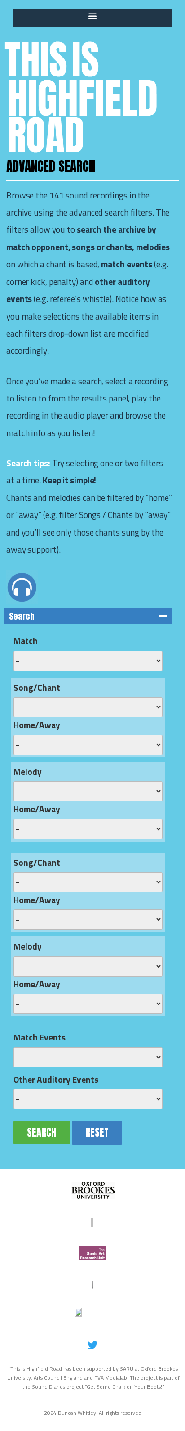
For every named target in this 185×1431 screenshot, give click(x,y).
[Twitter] (92, 1345)
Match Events (39, 1038)
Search (42, 1132)
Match (25, 641)
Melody (27, 772)
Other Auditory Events (55, 1080)
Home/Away (36, 725)
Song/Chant (36, 688)
